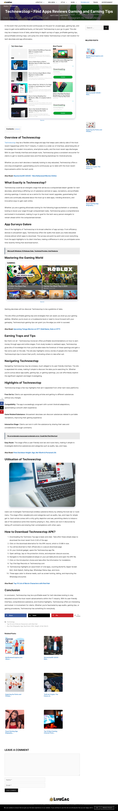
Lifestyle (39, 2)
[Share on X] (2, 408)
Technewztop (10, 143)
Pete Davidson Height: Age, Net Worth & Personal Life (34, 453)
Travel (95, 2)
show (17, 129)
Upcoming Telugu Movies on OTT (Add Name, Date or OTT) (36, 329)
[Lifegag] (8, 2)
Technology (85, 2)
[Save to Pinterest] (2, 412)
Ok (97, 807)
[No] (116, 808)
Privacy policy (107, 807)
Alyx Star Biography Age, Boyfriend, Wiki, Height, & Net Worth (27, 626)
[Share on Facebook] (2, 403)
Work (73, 2)
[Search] (106, 27)
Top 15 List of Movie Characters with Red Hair (31, 583)
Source (42, 120)
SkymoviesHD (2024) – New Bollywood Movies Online (35, 176)
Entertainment (107, 2)
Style (63, 2)
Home (6, 6)
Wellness (51, 2)
